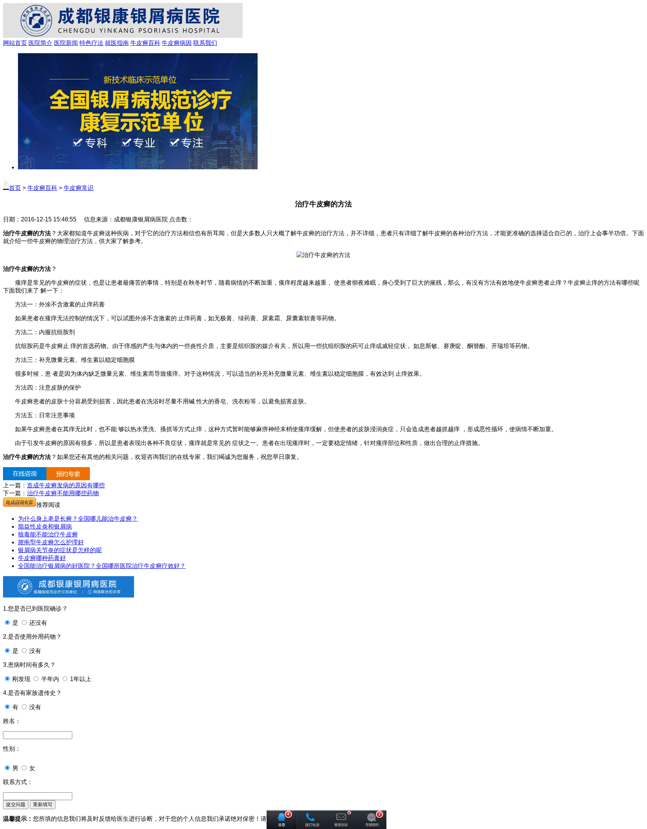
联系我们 (205, 43)
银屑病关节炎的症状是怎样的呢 (60, 550)
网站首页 (15, 43)
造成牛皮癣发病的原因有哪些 (66, 485)
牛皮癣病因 (177, 43)
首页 (15, 188)
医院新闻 (66, 43)
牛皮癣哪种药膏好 (42, 558)
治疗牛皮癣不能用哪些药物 (63, 493)
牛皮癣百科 (145, 43)
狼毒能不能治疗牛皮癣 (48, 534)
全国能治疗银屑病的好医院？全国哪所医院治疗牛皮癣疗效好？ (102, 566)
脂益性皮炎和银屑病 (45, 526)
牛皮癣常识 (79, 188)
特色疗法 (91, 43)
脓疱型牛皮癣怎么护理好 (51, 542)
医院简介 (40, 43)
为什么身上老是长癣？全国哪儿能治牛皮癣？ (78, 518)
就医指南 (117, 43)
